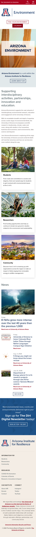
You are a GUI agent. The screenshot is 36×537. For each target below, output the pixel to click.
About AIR (4, 489)
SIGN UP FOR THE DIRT (18, 424)
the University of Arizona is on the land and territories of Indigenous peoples (17, 504)
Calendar (18, 26)
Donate (3, 491)
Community (5, 464)
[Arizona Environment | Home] (18, 12)
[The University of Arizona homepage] (11, 2)
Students (4, 459)
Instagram (18, 489)
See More (18, 394)
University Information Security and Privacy (18, 525)
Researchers (5, 461)
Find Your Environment (17, 22)
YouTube (17, 494)
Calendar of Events (7, 476)
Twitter (17, 491)
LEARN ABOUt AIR (18, 81)
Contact (4, 494)
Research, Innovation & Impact (11, 479)
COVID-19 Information (8, 474)
